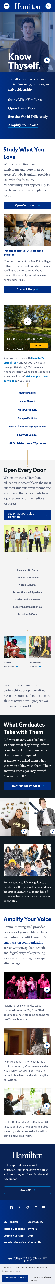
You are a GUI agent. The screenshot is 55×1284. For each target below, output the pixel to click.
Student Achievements (27, 599)
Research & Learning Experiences (27, 426)
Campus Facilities (27, 418)
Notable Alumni (27, 584)
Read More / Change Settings (41, 1279)
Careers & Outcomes (27, 577)
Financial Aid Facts (27, 570)
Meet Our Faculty (27, 409)
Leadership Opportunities (27, 606)
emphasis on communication (23, 942)
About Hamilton (27, 392)
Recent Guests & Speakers (27, 592)
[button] (6, 6)
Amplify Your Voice (27, 919)
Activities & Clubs (27, 614)
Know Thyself (27, 401)
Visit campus (33, 376)
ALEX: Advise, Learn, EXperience (27, 443)
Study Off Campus (27, 434)
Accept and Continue (15, 1278)
